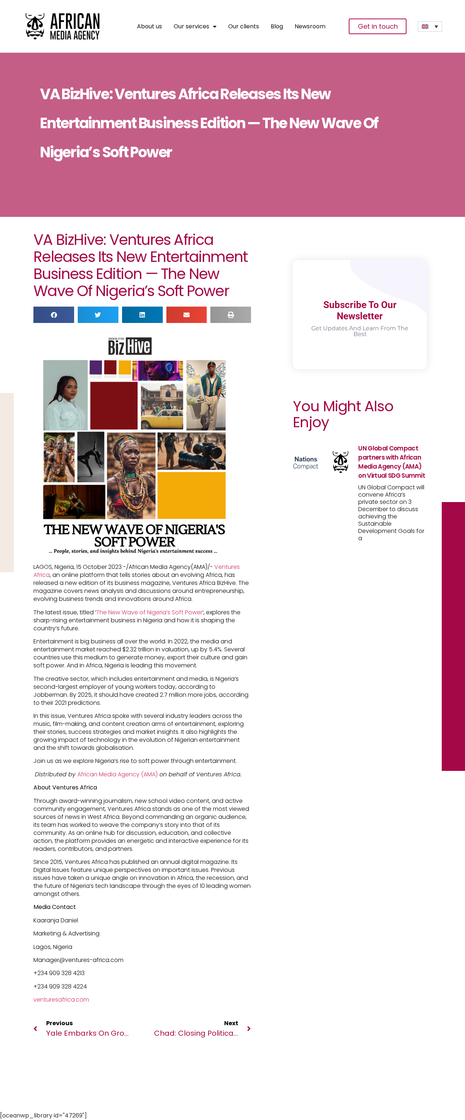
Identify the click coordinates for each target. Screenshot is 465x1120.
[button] (53, 315)
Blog (277, 26)
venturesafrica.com (61, 999)
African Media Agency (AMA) (117, 774)
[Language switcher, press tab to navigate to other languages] (430, 26)
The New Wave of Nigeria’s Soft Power (149, 612)
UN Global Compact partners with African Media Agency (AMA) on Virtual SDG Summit (391, 462)
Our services (191, 26)
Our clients (243, 26)
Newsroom (310, 26)
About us (149, 26)
